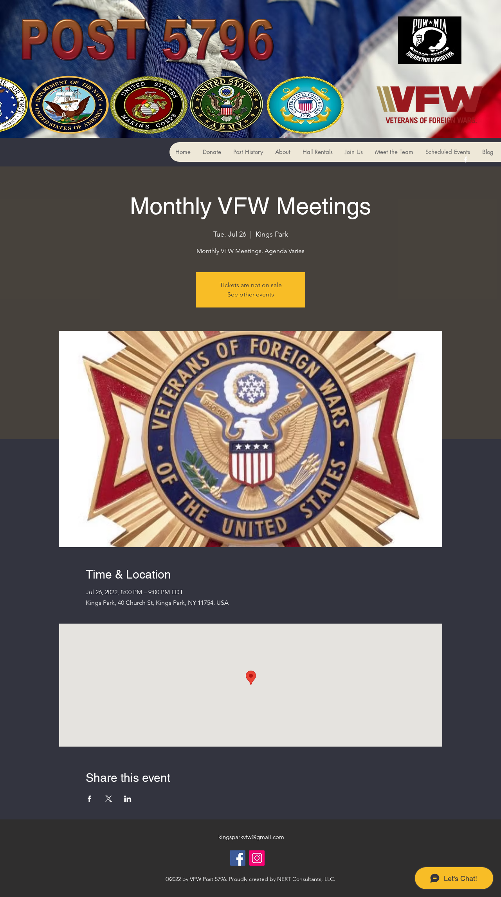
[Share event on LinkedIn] (128, 799)
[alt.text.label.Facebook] (466, 159)
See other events (250, 294)
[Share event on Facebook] (89, 799)
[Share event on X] (108, 799)
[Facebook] (237, 858)
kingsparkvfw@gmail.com (251, 837)
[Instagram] (257, 858)
